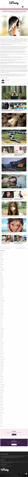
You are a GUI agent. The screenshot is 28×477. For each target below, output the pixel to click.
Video (1, 423)
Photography (2, 384)
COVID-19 (2, 287)
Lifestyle (2, 356)
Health (2, 334)
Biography (2, 264)
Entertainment (2, 300)
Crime (1, 289)
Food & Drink (2, 309)
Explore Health (14, 434)
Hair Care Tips (2, 328)
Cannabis (2, 270)
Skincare (2, 398)
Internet (2, 348)
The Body (2, 409)
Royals (2, 393)
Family (2, 303)
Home (1, 340)
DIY (1, 295)
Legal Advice (2, 353)
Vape (1, 420)
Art (1, 256)
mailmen (7, 246)
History (2, 337)
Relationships (2, 390)
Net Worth (2, 376)
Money (2, 367)
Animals (2, 253)
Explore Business (14, 444)
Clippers (2, 281)
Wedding (2, 426)
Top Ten (9, 246)
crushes (3, 246)
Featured (2, 306)
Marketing (2, 362)
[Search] (22, 6)
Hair (1, 326)
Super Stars (2, 404)
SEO (1, 395)
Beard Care (2, 259)
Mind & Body (2, 365)
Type (1, 418)
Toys (1, 415)
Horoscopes (2, 342)
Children (2, 278)
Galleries (2, 312)
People (2, 381)
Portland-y (13, 39)
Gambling (2, 314)
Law (1, 351)
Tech (1, 406)
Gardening (2, 317)
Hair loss (2, 331)
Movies (2, 370)
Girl (1, 320)
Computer (2, 284)
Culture (2, 292)
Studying (2, 401)
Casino (2, 273)
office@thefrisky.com (4, 464)
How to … (2, 345)
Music (1, 373)
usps (10, 246)
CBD (1, 275)
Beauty (2, 261)
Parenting (2, 379)
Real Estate (2, 387)
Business (2, 267)
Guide (1, 323)
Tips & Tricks (2, 412)
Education (2, 298)
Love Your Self (2, 359)
